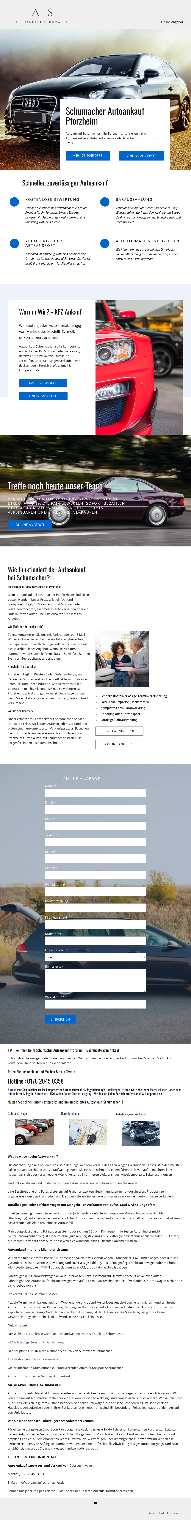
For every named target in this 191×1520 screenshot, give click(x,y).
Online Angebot (172, 22)
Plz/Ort (50, 819)
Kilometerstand (56, 917)
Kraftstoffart (54, 934)
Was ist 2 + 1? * (55, 997)
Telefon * (51, 835)
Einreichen (60, 1019)
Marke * (50, 852)
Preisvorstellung (56, 901)
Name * (50, 786)
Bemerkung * (54, 966)
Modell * (51, 868)
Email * (50, 802)
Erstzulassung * (56, 885)
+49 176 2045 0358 (87, 155)
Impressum (174, 1513)
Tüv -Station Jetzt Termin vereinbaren (34, 1359)
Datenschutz (157, 1513)
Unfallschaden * (56, 950)
